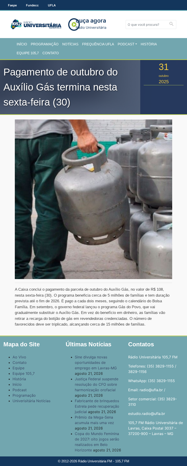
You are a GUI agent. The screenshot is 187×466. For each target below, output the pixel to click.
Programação (45, 44)
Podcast (126, 44)
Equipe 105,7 (28, 53)
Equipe (18, 368)
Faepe (12, 5)
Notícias (70, 44)
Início (22, 44)
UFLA (52, 5)
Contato (50, 53)
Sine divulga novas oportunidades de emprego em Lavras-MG (96, 362)
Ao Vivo (19, 357)
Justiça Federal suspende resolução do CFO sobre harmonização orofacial (96, 384)
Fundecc (32, 5)
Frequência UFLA (98, 44)
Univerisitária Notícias (31, 401)
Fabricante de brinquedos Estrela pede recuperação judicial (97, 406)
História (149, 44)
